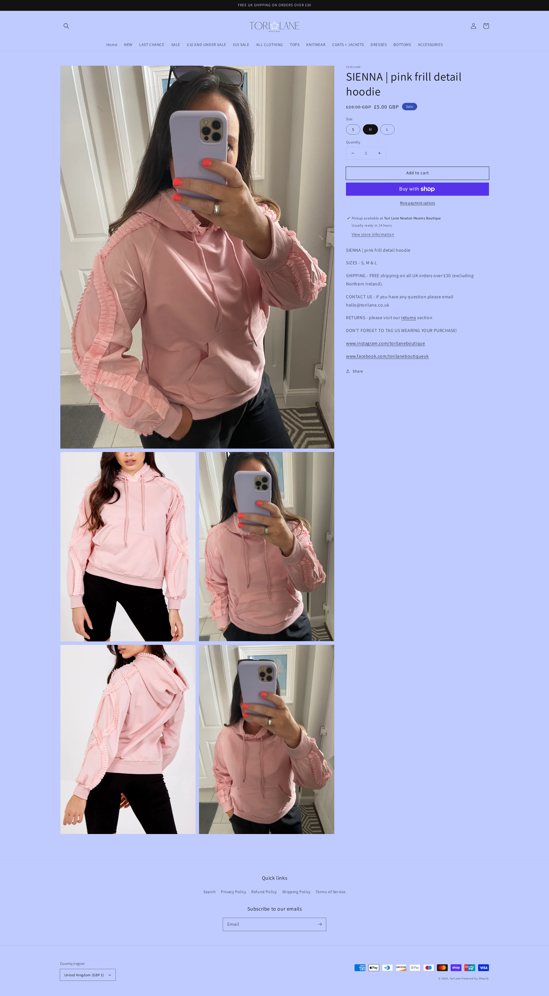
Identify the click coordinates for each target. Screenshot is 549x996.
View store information (373, 234)
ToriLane (455, 978)
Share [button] (358, 370)
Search (209, 891)
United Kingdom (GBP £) (84, 975)
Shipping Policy (296, 891)
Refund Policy (264, 891)
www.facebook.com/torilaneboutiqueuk (387, 356)
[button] (66, 26)
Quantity (353, 142)
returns (408, 318)
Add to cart (417, 172)
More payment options (417, 203)
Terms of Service (331, 891)
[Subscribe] (319, 924)
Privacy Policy (233, 891)
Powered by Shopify (475, 978)
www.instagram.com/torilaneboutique (385, 343)
